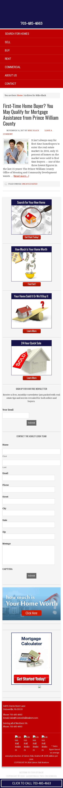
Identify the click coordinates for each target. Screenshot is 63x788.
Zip (4, 532)
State (4, 520)
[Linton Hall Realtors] (18, 750)
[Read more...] (21, 176)
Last (5, 467)
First (5, 456)
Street (5, 496)
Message (6, 543)
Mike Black (33, 130)
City (4, 508)
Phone (5, 485)
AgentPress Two (35, 776)
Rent (8, 58)
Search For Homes (17, 33)
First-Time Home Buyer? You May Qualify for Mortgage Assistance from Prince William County (30, 114)
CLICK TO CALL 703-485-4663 (31, 783)
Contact (10, 83)
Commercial (13, 67)
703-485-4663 (31, 23)
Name (5, 445)
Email (5, 473)
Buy (7, 50)
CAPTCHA (7, 569)
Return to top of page (31, 772)
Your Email (7, 409)
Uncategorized (29, 184)
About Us (11, 75)
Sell (7, 42)
